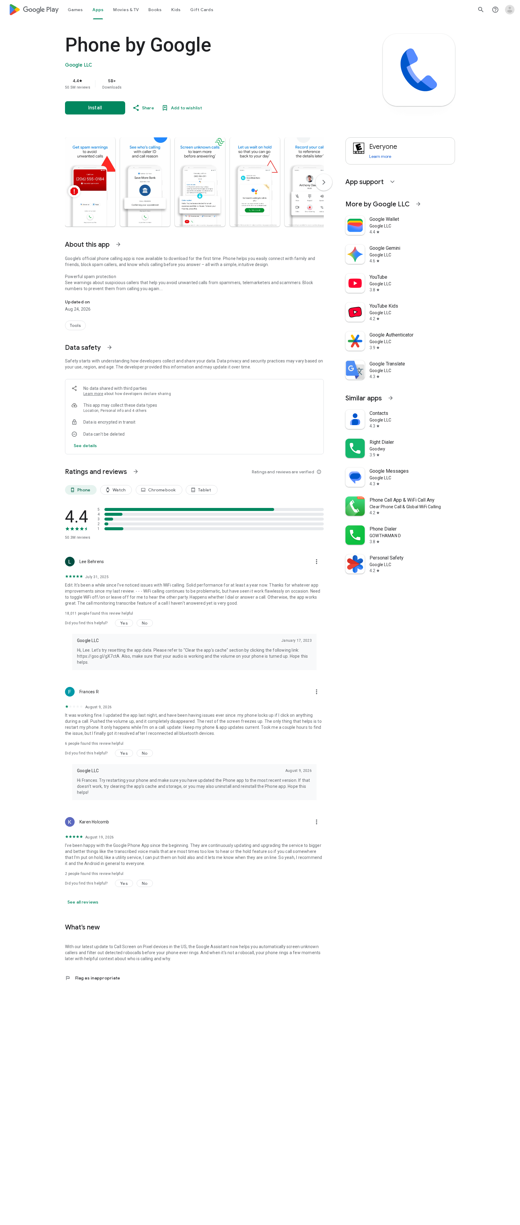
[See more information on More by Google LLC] (418, 204)
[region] (185, 83)
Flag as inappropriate (92, 978)
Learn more (93, 394)
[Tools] (75, 325)
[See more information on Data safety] (109, 347)
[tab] (75, 9)
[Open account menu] (510, 9)
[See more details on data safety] (85, 445)
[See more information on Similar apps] (390, 398)
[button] (90, 182)
